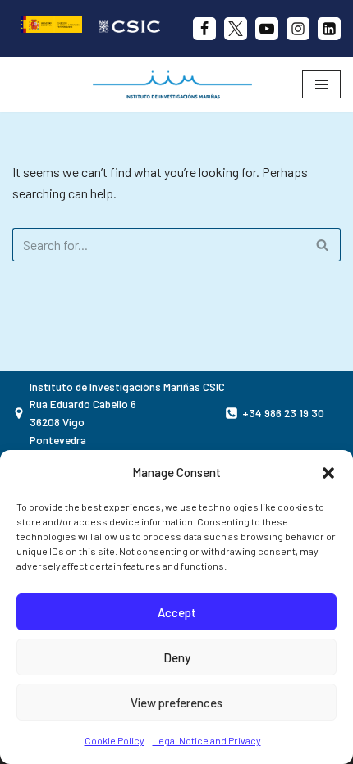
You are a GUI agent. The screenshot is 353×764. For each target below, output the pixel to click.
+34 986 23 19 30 (283, 413)
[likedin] (329, 28)
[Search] (322, 244)
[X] (235, 28)
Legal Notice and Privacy (207, 740)
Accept (177, 612)
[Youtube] (266, 28)
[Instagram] (298, 28)
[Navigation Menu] (321, 84)
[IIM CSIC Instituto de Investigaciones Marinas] (176, 85)
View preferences (176, 702)
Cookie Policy (114, 740)
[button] (328, 473)
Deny (176, 657)
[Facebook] (204, 28)
